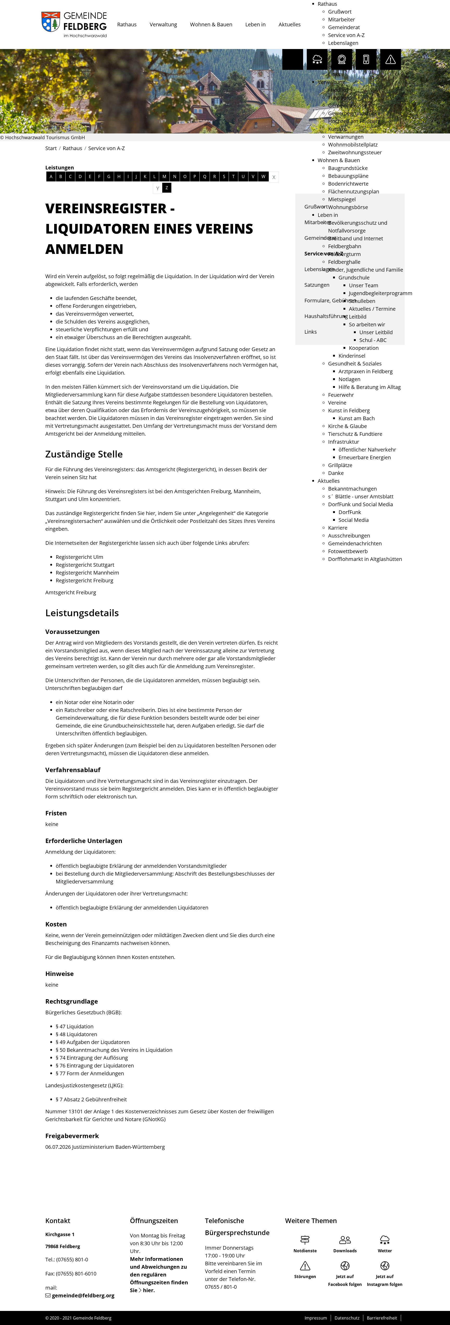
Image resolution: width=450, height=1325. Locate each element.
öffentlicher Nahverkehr (367, 449)
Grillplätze (340, 465)
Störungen (305, 1276)
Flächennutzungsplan (353, 191)
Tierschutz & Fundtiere (355, 433)
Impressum (316, 1318)
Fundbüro (340, 97)
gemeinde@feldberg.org (83, 1295)
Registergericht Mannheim (87, 572)
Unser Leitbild (376, 332)
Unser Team (363, 285)
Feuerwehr (341, 394)
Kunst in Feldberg (349, 410)
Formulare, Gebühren (354, 58)
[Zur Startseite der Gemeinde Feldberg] (74, 24)
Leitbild (357, 316)
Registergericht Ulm (79, 556)
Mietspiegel (342, 199)
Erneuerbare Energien (365, 457)
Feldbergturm (344, 254)
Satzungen (340, 50)
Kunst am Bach (357, 418)
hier (150, 513)
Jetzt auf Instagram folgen (385, 1280)
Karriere (337, 527)
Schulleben (362, 300)
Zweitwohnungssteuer (355, 152)
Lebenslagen (343, 42)
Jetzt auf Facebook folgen (345, 1280)
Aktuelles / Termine (372, 308)
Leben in (255, 24)
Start (51, 148)
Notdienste (305, 1251)
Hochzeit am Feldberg (354, 121)
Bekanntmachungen (352, 488)
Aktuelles (290, 24)
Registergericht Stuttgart (85, 564)
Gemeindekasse (347, 105)
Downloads (345, 1251)
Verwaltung (163, 24)
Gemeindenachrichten (355, 543)
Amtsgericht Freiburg (70, 592)
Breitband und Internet (355, 238)
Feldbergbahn (344, 246)
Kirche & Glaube (347, 426)
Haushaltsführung (350, 66)
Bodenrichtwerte (348, 183)
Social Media (354, 519)
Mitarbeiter (341, 19)
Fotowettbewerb (348, 551)
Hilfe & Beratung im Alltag (370, 386)
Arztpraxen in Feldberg (366, 371)
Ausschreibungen (349, 535)
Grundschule (354, 277)
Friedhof (338, 89)
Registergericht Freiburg (84, 580)
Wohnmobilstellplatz (353, 144)
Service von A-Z (346, 35)
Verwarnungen (346, 136)
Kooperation (364, 347)
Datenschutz (347, 1318)
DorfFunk (350, 512)
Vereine (337, 402)
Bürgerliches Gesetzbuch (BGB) (82, 1012)
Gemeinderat (344, 27)
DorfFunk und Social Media (360, 504)
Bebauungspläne (348, 175)
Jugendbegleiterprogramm (381, 293)
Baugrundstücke (348, 168)
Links (334, 74)
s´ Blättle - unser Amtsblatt (360, 496)
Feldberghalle (344, 261)
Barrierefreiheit (382, 1318)
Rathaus (127, 24)
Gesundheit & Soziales (355, 363)
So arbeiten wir (367, 324)
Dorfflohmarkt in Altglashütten (365, 559)
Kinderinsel (352, 355)
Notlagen (349, 379)
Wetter (385, 1251)
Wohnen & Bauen (211, 24)
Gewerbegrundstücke (354, 113)
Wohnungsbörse (348, 207)
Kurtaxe (337, 128)
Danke (336, 473)
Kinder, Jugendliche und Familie (365, 269)
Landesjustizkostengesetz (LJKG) (83, 1085)
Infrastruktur (343, 441)
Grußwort (340, 11)
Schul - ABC (373, 340)
